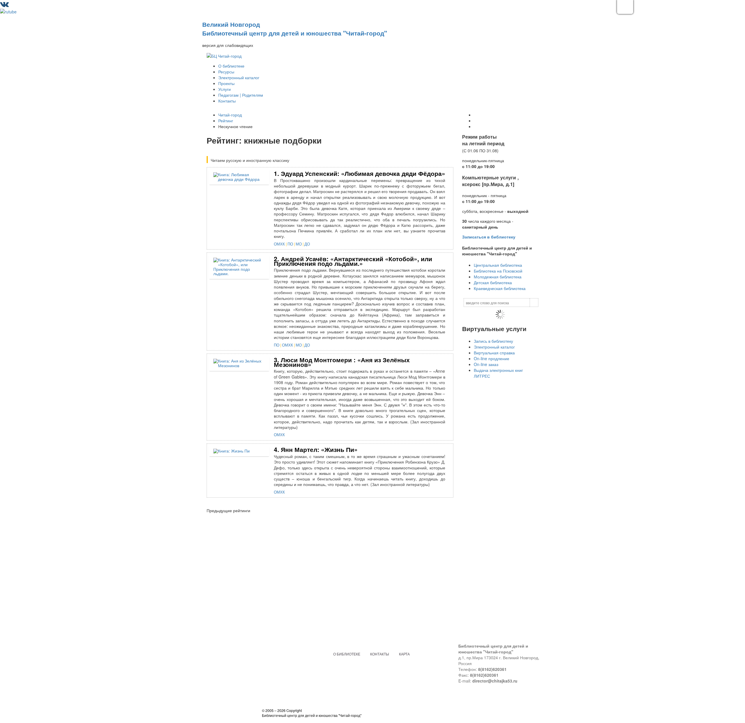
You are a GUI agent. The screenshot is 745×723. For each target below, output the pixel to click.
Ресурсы (226, 72)
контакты (379, 653)
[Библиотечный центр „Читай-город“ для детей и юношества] (224, 55)
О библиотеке (231, 66)
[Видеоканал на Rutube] (8, 11)
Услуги (224, 89)
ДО (307, 244)
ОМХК (279, 244)
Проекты (226, 83)
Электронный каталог (238, 77)
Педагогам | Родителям (240, 95)
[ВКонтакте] (4, 5)
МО (299, 244)
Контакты (227, 101)
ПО (290, 244)
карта (404, 653)
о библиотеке (346, 653)
